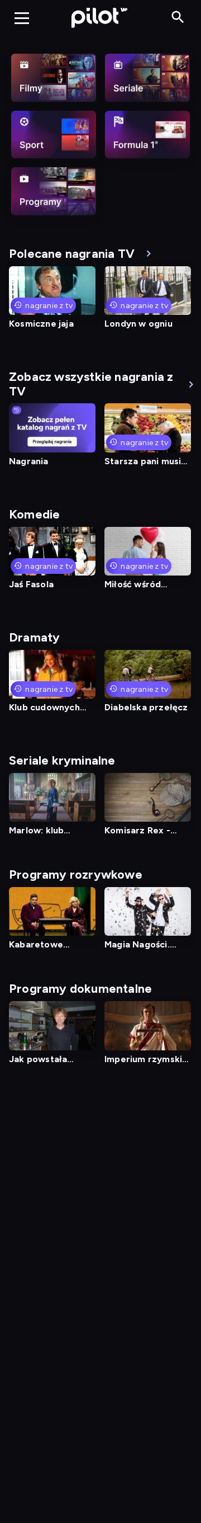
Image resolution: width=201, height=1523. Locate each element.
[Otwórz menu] (21, 17)
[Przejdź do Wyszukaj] (178, 17)
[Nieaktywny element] (53, 78)
